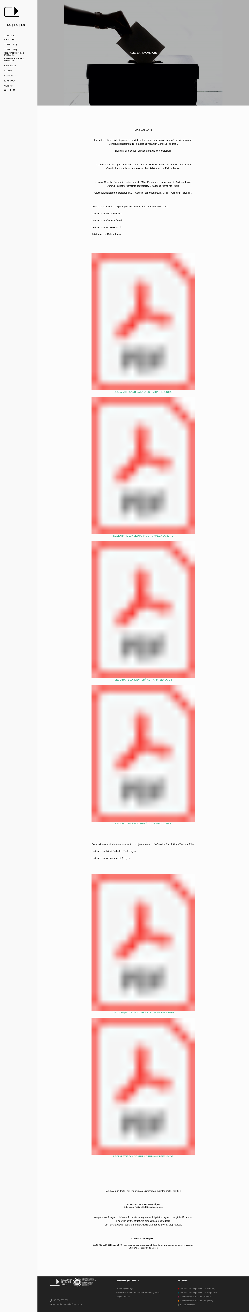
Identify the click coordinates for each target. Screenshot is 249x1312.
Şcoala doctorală (187, 1305)
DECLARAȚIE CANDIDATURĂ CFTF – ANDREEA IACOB (143, 1156)
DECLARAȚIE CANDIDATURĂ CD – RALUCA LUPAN (143, 823)
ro (9, 24)
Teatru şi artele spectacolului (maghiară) (198, 1292)
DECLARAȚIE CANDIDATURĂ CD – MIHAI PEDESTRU (143, 392)
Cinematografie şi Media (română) (195, 1296)
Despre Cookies (123, 1296)
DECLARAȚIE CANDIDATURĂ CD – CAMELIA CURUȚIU (143, 535)
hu (16, 24)
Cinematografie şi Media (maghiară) (196, 1300)
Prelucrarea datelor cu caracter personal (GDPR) (138, 1292)
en (23, 24)
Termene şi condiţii (124, 1288)
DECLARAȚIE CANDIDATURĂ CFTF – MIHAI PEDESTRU (143, 1012)
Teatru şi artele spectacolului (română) (197, 1288)
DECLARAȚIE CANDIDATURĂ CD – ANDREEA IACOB (143, 679)
